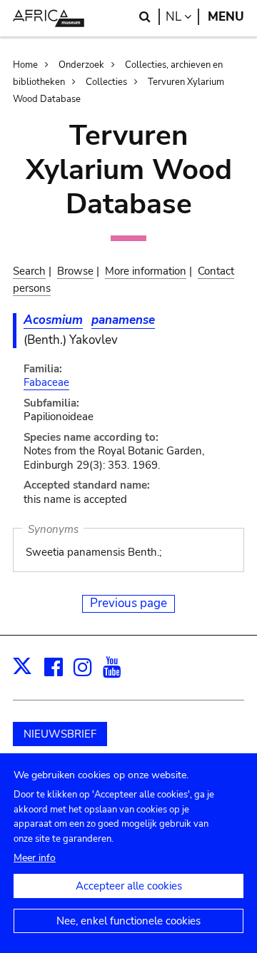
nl (182, 17)
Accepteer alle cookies (129, 886)
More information (145, 271)
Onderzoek (81, 64)
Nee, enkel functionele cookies (128, 921)
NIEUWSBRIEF (60, 734)
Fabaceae (46, 382)
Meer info (35, 857)
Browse (75, 271)
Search (29, 271)
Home (25, 64)
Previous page (128, 603)
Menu (226, 17)
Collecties (106, 82)
